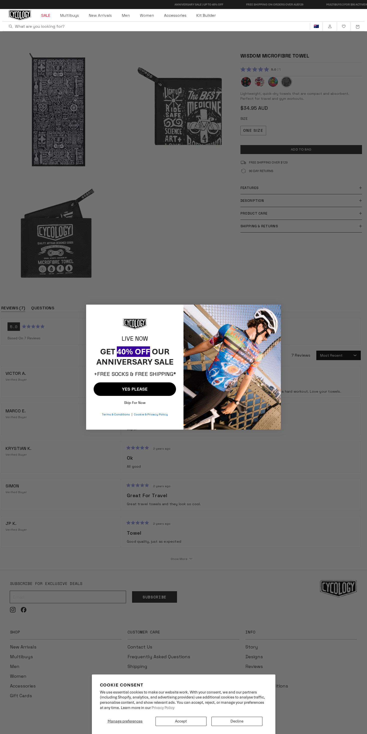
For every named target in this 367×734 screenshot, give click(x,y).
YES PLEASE (135, 389)
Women (147, 15)
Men (126, 15)
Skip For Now (135, 401)
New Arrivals (100, 15)
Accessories (175, 15)
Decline (236, 721)
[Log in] (330, 26)
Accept (181, 721)
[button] (358, 26)
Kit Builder (206, 15)
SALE (45, 15)
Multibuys (69, 15)
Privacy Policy (163, 707)
